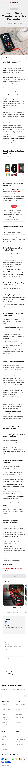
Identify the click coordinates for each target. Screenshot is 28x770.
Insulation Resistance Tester (6, 725)
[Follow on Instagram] (6, 754)
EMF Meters (18, 709)
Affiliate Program (19, 744)
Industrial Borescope (20, 704)
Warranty (18, 736)
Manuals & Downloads (20, 739)
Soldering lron (19, 712)
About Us (3, 734)
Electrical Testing (14, 8)
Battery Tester (4, 722)
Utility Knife (18, 722)
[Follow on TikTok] (18, 754)
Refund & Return (5, 744)
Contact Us (4, 736)
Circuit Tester (4, 717)
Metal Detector (19, 714)
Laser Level (18, 707)
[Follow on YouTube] (14, 754)
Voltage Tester (4, 714)
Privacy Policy (11, 647)
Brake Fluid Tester (5, 719)
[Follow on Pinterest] (10, 754)
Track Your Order (19, 734)
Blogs (2, 739)
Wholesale (18, 741)
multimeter (9, 157)
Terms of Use (4, 747)
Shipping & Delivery (5, 741)
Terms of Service (19, 647)
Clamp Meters (4, 707)
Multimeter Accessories (6, 709)
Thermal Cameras (20, 724)
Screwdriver (18, 719)
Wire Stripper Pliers (20, 717)
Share (15, 576)
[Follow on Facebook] (2, 754)
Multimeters (4, 704)
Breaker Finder (4, 712)
